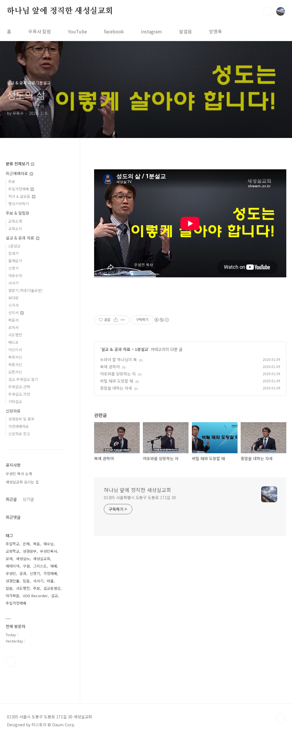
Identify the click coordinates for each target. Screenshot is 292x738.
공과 (22, 573)
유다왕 (13, 297)
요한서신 (15, 372)
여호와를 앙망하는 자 (118, 374)
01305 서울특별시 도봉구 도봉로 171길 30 (140, 497)
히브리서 (15, 349)
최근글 (11, 499)
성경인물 (12, 581)
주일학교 (12, 543)
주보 (11, 181)
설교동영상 (51, 588)
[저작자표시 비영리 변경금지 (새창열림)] (161, 320)
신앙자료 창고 (19, 433)
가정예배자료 (18, 426)
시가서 (13, 305)
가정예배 (50, 573)
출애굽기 (15, 260)
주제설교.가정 (19, 394)
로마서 (13, 327)
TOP (280, 718)
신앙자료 (13, 411)
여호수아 (15, 275)
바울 (50, 581)
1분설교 (141, 349)
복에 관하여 (110, 366)
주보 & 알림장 (17, 213)
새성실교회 (41, 558)
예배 (53, 566)
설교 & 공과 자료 (115, 349)
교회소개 (15, 221)
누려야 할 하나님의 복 (118, 359)
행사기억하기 (18, 203)
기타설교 (15, 401)
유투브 (11, 661)
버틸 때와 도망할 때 (116, 381)
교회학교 (12, 551)
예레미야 (12, 566)
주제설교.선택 (19, 386)
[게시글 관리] (122, 320)
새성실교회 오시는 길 (22, 482)
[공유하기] (115, 320)
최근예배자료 (17, 173)
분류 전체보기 (18, 163)
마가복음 (12, 595)
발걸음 (185, 31)
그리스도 (40, 566)
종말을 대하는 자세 (116, 388)
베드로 (13, 342)
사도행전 (15, 335)
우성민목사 (48, 551)
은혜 (26, 543)
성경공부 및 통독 (21, 419)
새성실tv (23, 558)
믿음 (26, 581)
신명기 (13, 268)
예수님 (48, 543)
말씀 (9, 588)
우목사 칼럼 (39, 31)
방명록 (215, 31)
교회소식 (15, 228)
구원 (26, 566)
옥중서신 (15, 364)
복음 (36, 543)
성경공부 (29, 551)
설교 (54, 595)
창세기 (13, 253)
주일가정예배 (19, 189)
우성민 (11, 573)
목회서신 (15, 357)
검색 (267, 11)
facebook (114, 31)
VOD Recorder (35, 595)
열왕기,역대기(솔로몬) (25, 290)
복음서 (13, 320)
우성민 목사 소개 (19, 473)
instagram (151, 31)
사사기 (13, 283)
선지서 (14, 312)
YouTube (77, 31)
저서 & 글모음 (19, 196)
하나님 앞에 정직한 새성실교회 (60, 11)
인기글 (28, 499)
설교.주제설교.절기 (23, 379)
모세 (9, 558)
